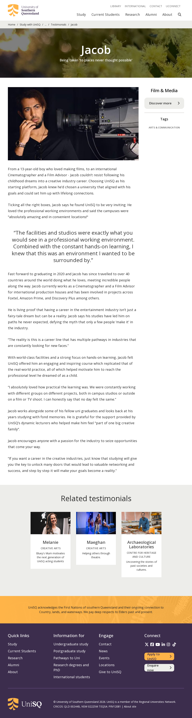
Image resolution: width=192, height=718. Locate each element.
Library (115, 6)
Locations (107, 665)
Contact (156, 6)
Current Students (106, 14)
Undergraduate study (70, 644)
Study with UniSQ (30, 24)
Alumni (151, 14)
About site (130, 706)
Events (104, 658)
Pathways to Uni (66, 658)
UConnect (173, 6)
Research (132, 14)
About (167, 14)
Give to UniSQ (110, 672)
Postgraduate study (69, 651)
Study (81, 14)
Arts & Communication (164, 127)
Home (11, 24)
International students (71, 677)
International (135, 6)
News (103, 651)
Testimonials (58, 24)
